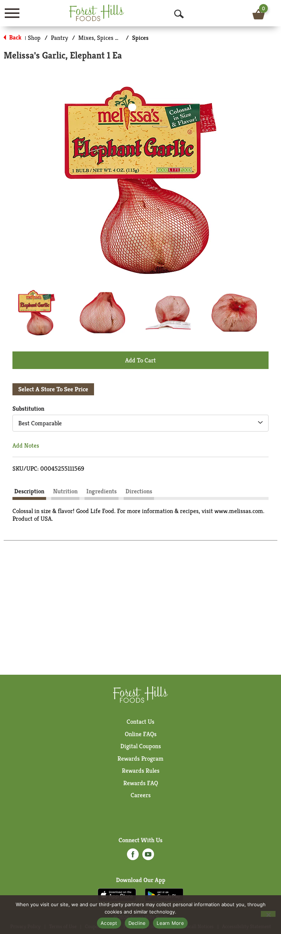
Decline (137, 923)
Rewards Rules (141, 771)
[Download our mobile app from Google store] (164, 894)
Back (15, 37)
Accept (109, 923)
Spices (140, 38)
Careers (141, 795)
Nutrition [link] (65, 491)
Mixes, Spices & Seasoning (112, 38)
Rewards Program (140, 758)
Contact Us (140, 722)
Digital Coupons (140, 746)
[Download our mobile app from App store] (117, 894)
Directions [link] (138, 491)
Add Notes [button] (25, 445)
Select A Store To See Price (53, 389)
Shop (34, 38)
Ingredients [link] (101, 491)
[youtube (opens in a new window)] (148, 856)
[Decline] (268, 914)
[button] (36, 313)
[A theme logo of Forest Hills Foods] (96, 13)
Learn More (170, 923)
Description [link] (29, 491)
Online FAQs (141, 734)
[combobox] (140, 423)
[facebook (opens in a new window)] (133, 856)
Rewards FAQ (140, 783)
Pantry (59, 38)
